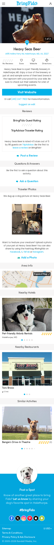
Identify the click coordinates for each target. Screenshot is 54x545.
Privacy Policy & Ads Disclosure (18, 537)
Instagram (38, 251)
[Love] (14, 232)
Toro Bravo (8, 387)
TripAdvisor (28, 144)
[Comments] (18, 232)
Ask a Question (28, 181)
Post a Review (29, 155)
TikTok (26, 251)
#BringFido (27, 510)
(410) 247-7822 (19, 99)
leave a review (20, 147)
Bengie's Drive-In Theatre (16, 442)
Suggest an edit (27, 104)
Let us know (20, 499)
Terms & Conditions (12, 532)
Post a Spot (27, 490)
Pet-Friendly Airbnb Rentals (17, 333)
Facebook (15, 251)
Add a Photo (29, 257)
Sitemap (6, 528)
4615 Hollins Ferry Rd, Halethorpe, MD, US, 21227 (27, 54)
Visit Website (27, 92)
